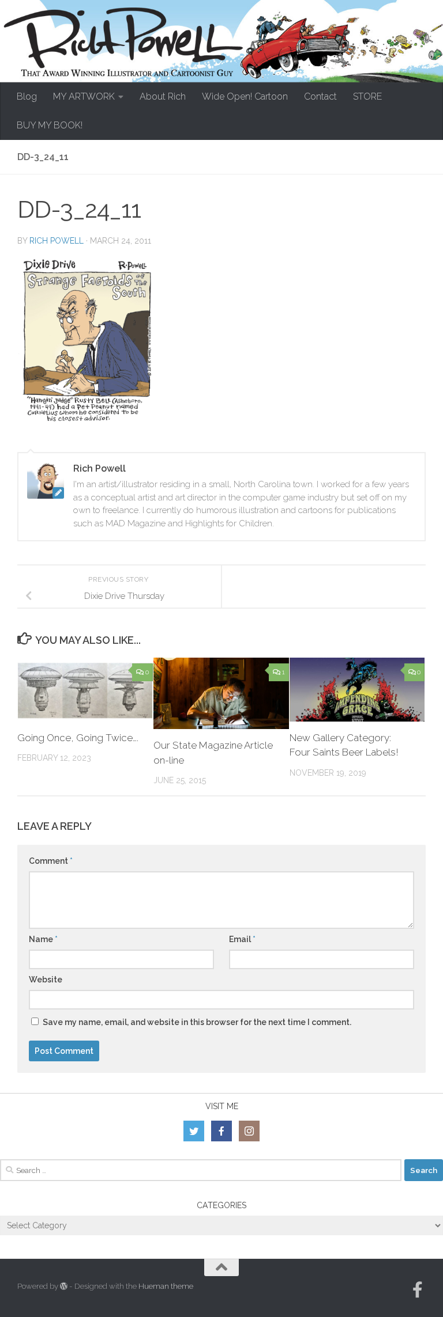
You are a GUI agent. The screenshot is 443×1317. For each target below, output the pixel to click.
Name (43, 939)
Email (242, 939)
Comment (51, 861)
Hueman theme (165, 1286)
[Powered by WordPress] (63, 1286)
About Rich (163, 96)
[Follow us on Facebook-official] (418, 1290)
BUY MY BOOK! (49, 125)
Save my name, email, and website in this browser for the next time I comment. (197, 1022)
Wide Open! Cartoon (245, 96)
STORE (367, 96)
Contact (320, 96)
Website (45, 979)
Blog (27, 96)
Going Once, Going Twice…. (77, 737)
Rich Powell (56, 240)
